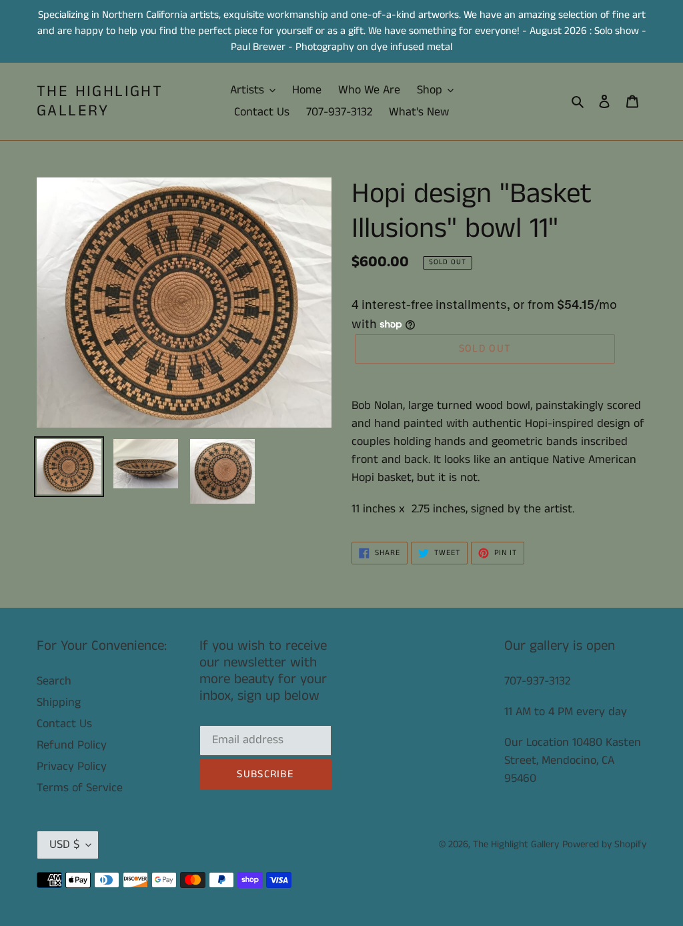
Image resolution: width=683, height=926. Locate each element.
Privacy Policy (72, 766)
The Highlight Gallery (100, 101)
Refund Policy (72, 745)
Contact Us (64, 724)
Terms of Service (80, 788)
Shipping (59, 702)
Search (54, 681)
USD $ (64, 844)
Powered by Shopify (604, 844)
